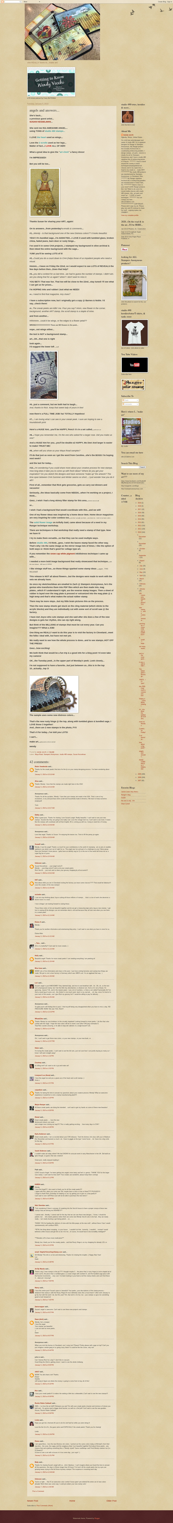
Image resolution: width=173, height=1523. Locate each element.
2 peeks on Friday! (142, 730)
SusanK (37, 844)
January (142, 589)
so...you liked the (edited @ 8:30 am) (142, 713)
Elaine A (38, 922)
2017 (140, 509)
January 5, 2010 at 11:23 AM (44, 949)
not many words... (142, 648)
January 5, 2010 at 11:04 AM (44, 888)
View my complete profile (129, 215)
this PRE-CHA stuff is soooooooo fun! (142, 691)
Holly (37, 955)
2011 (140, 529)
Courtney (38, 1063)
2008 (140, 777)
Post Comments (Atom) (45, 1505)
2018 (140, 506)
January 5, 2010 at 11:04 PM (44, 1434)
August (142, 560)
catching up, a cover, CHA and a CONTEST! (142, 629)
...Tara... (38, 943)
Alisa (36, 781)
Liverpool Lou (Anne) (42, 1075)
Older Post (112, 1501)
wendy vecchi (128, 135)
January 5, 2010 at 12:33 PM (44, 1012)
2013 (140, 522)
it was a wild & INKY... (142, 664)
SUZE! (123, 798)
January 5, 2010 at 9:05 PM (44, 1365)
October (142, 549)
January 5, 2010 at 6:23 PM (44, 1245)
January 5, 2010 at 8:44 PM (44, 1350)
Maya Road (39, 754)
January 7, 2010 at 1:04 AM (44, 1487)
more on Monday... (142, 723)
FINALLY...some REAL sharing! (142, 702)
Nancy (37, 1288)
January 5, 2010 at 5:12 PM (44, 1177)
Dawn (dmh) (39, 1319)
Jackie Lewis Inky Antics (129, 792)
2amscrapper (39, 1307)
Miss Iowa (38, 968)
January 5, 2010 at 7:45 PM (44, 1300)
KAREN (37, 1184)
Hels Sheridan (40, 1205)
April (141, 575)
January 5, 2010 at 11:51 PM (44, 1455)
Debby (37, 815)
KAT (36, 880)
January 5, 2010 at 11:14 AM (44, 915)
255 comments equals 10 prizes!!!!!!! (142, 599)
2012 (140, 525)
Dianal (37, 1117)
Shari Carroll (125, 804)
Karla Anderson (40, 1134)
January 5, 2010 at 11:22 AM (44, 936)
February (143, 584)
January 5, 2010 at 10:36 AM (44, 825)
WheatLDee (39, 1019)
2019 (140, 503)
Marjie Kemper (40, 1104)
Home (72, 1501)
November (142, 543)
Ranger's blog (125, 795)
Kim (36, 1391)
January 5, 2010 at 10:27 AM (44, 808)
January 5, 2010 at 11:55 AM (44, 997)
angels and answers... (142, 753)
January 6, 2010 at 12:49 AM (44, 1472)
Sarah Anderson (41, 1151)
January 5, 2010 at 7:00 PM (44, 1281)
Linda (37, 1420)
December (142, 537)
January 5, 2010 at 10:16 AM (44, 774)
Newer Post (32, 1501)
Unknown (38, 863)
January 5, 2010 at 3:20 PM (44, 1098)
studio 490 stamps (66, 754)
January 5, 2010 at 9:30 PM (44, 1396)
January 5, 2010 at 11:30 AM (44, 976)
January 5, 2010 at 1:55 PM (44, 1068)
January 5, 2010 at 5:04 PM (44, 1163)
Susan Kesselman (79, 754)
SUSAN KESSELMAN (40, 122)
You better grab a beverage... (142, 672)
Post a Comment (38, 1491)
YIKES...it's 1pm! (142, 681)
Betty (36, 1462)
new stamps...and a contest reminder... (142, 614)
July (141, 566)
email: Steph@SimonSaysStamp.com (48, 1252)
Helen (37, 1048)
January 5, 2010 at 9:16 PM (44, 1384)
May (141, 572)
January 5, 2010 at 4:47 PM (44, 1144)
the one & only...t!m (128, 801)
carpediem (38, 1090)
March (142, 579)
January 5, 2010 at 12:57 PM (44, 1041)
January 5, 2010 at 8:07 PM (44, 1312)
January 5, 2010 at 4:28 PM (44, 1127)
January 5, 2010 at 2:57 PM (44, 1083)
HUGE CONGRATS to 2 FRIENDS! (142, 764)
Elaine (37, 1441)
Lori (36, 983)
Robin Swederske (41, 766)
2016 (140, 512)
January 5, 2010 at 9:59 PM (44, 1413)
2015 (140, 516)
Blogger (97, 1518)
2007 (140, 780)
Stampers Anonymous (51, 754)
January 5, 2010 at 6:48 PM (44, 1262)
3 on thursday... (142, 737)
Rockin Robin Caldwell (43, 1403)
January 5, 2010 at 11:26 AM (44, 961)
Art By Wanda (40, 1269)
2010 (140, 532)
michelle (38, 894)
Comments (128, 404)
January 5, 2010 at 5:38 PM (44, 1199)
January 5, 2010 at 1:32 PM (44, 1056)
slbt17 (37, 1372)
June (141, 569)
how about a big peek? (142, 745)
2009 (140, 774)
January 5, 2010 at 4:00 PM (44, 1110)
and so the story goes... (142, 656)
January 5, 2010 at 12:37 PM (44, 1029)
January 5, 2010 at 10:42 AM (44, 873)
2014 (140, 519)
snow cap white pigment (62, 554)
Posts (126, 400)
